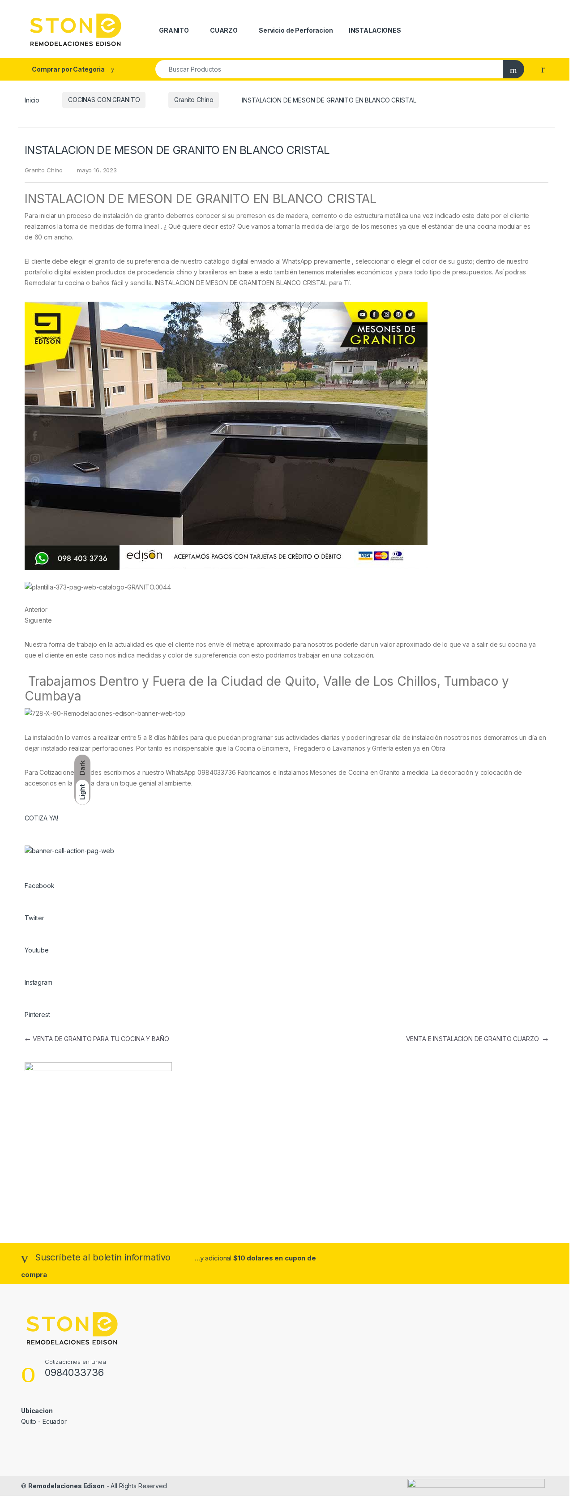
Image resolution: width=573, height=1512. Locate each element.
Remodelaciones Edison (66, 1486)
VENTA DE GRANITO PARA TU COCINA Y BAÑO (97, 1038)
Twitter (34, 918)
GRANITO (174, 30)
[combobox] (329, 69)
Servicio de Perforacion (296, 30)
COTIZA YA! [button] (41, 818)
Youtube (37, 950)
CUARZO (224, 30)
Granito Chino (193, 99)
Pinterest (37, 1014)
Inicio (32, 99)
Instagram (38, 982)
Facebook (40, 885)
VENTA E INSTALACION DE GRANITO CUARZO (477, 1038)
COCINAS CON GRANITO (104, 99)
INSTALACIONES (375, 30)
